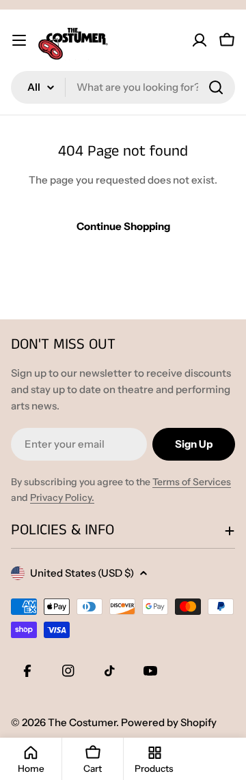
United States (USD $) (82, 572)
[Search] (216, 87)
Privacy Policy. (62, 497)
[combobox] (123, 87)
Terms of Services (191, 482)
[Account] (199, 40)
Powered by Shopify (169, 722)
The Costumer (82, 722)
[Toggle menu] (19, 40)
